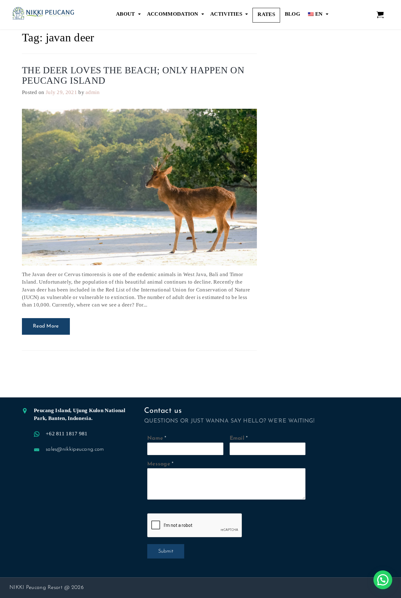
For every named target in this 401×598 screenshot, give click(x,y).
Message (158, 464)
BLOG (292, 14)
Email (237, 438)
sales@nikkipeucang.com (75, 449)
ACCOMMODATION (172, 14)
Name (155, 438)
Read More (46, 326)
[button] (382, 579)
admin (93, 92)
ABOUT (125, 14)
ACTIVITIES (226, 14)
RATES (266, 14)
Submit (165, 551)
